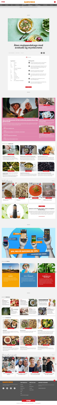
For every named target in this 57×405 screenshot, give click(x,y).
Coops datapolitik (38, 403)
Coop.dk (30, 388)
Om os (30, 384)
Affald (4, 127)
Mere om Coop (32, 382)
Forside (21, 384)
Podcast (21, 389)
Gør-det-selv (5, 134)
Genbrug (4, 130)
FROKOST (28, 41)
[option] (8, 193)
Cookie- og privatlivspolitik (29, 403)
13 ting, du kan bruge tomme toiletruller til (10, 135)
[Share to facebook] (41, 53)
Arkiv (21, 393)
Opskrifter (22, 386)
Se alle (53, 180)
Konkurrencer (22, 388)
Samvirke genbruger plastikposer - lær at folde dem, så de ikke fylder (14, 131)
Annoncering (31, 386)
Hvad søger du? (23, 382)
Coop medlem (31, 389)
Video (21, 391)
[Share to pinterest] (44, 53)
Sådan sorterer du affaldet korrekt (8, 128)
